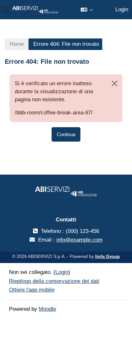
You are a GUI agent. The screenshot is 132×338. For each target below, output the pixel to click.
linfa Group (107, 256)
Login (121, 9)
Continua (66, 134)
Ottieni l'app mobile (31, 290)
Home (17, 44)
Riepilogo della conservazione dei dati (54, 281)
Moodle (47, 309)
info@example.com (79, 240)
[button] (86, 9)
